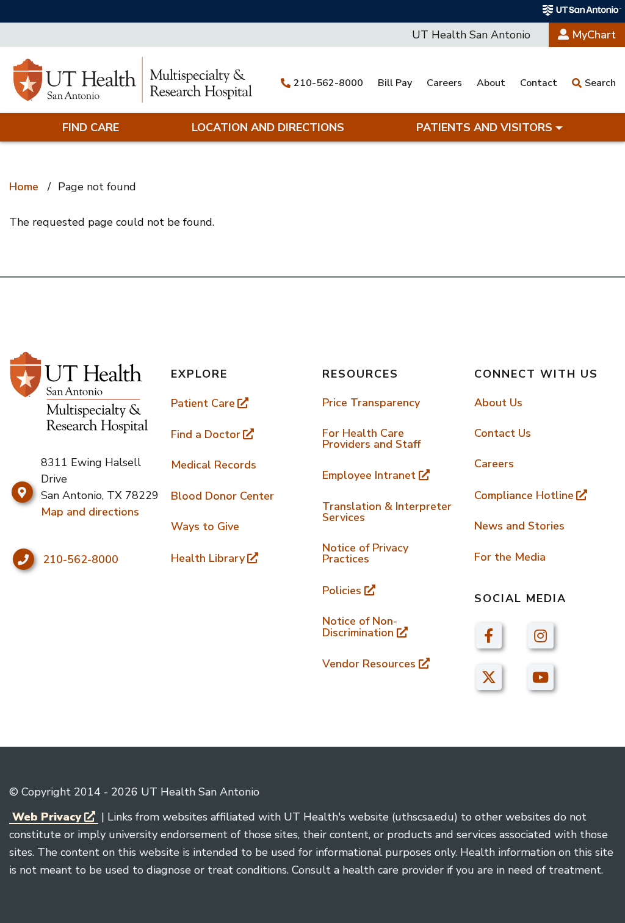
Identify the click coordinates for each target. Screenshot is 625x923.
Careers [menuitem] (494, 463)
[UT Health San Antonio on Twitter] (489, 676)
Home (23, 186)
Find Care (90, 127)
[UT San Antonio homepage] (582, 10)
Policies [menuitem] (341, 590)
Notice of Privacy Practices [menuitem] (365, 553)
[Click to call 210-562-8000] (23, 559)
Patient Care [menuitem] (203, 403)
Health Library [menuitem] (208, 558)
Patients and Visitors (484, 127)
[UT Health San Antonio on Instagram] (540, 634)
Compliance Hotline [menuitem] (524, 495)
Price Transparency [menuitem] (371, 402)
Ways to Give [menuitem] (205, 526)
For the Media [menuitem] (510, 557)
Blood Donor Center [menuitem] (222, 496)
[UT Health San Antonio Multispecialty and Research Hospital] (132, 80)
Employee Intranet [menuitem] (369, 475)
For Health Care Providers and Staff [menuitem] (371, 438)
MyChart (592, 34)
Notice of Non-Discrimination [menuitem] (359, 627)
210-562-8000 (80, 559)
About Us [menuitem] (498, 402)
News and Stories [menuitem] (519, 526)
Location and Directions (268, 127)
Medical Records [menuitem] (213, 465)
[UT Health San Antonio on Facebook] (489, 634)
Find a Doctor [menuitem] (205, 434)
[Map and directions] (22, 492)
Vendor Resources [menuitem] (369, 663)
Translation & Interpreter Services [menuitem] (387, 512)
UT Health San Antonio (471, 34)
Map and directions (90, 512)
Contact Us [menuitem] (502, 433)
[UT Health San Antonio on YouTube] (540, 676)
